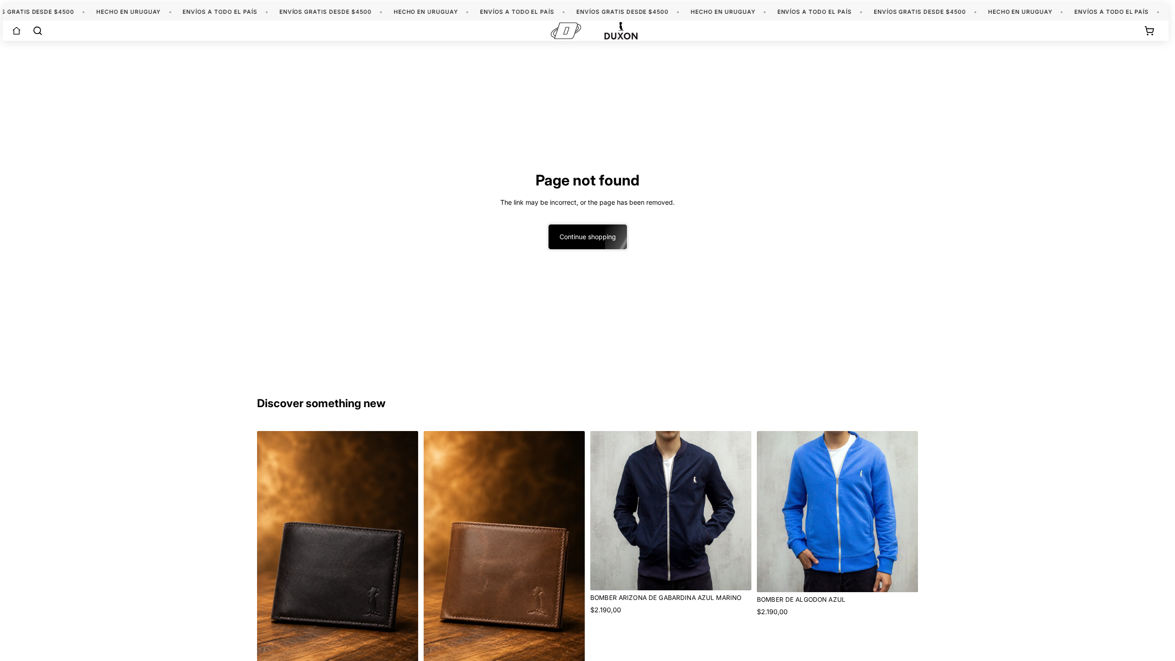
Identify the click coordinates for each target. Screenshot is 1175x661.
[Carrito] (1149, 31)
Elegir (744, 576)
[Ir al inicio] (16, 30)
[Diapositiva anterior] (604, 511)
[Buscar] (38, 31)
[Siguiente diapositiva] (737, 511)
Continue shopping (588, 237)
